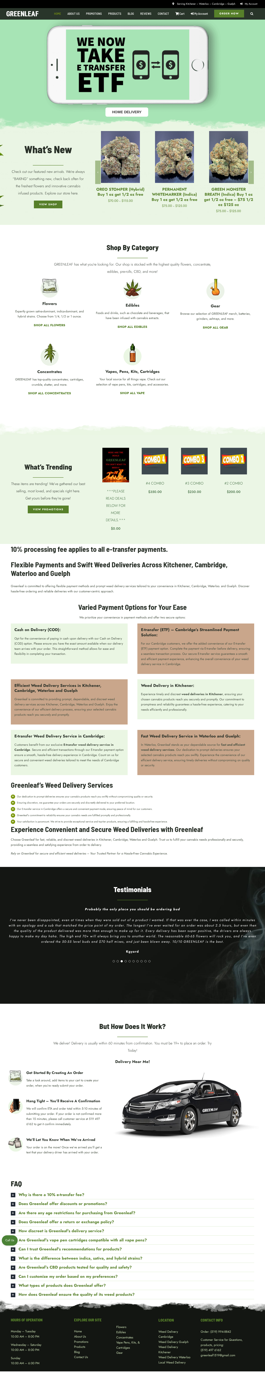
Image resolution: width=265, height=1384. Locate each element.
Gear (119, 1353)
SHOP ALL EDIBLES (132, 327)
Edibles (121, 1332)
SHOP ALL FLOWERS (49, 325)
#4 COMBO (155, 483)
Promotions (81, 1342)
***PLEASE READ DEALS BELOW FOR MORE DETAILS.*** (115, 506)
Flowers (121, 1327)
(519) (204, 1350)
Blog (77, 1352)
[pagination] (114, 961)
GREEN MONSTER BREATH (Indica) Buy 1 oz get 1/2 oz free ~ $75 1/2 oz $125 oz (174, 196)
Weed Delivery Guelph (173, 1342)
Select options (118, 155)
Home (78, 1331)
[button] (251, 13)
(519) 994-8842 (220, 1331)
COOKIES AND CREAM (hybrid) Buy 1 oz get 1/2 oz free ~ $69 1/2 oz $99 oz (228, 196)
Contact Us (81, 1357)
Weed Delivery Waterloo (174, 1357)
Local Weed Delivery (172, 1362)
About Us (80, 1336)
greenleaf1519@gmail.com (218, 1355)
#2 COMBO (233, 483)
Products (79, 1347)
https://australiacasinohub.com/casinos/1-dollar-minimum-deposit (53, 596)
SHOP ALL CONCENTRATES (49, 393)
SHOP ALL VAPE (132, 393)
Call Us (9, 1240)
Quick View (120, 160)
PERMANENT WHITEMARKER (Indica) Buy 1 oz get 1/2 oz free (120, 194)
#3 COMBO (194, 483)
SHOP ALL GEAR (215, 327)
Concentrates (124, 1337)
